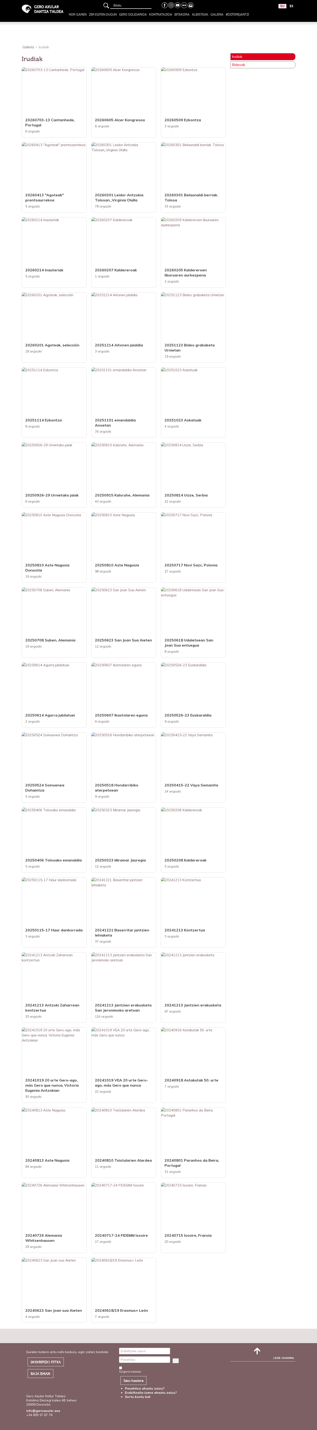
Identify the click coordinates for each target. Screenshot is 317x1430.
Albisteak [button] (200, 14)
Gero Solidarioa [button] (133, 14)
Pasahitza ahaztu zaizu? (145, 1388)
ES (291, 6)
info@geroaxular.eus (43, 1411)
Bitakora (182, 14)
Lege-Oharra (283, 1358)
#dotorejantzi (237, 14)
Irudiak (237, 57)
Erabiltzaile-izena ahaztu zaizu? (151, 1393)
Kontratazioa (160, 14)
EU (282, 6)
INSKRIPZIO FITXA (46, 1362)
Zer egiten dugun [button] (103, 14)
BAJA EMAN (40, 1374)
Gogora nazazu (130, 1371)
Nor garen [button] (78, 14)
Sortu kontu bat (138, 1397)
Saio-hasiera (133, 1381)
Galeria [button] (216, 14)
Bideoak (238, 65)
